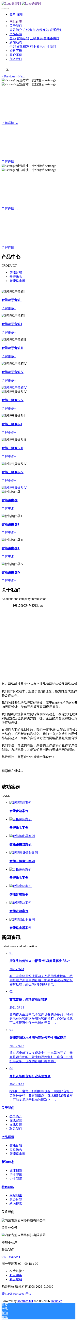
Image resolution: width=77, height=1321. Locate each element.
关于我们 (8, 1107)
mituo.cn (56, 1301)
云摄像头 (15, 276)
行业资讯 (15, 1174)
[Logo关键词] (38, 4)
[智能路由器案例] (22, 836)
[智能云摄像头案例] (23, 852)
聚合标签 (15, 1199)
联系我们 (15, 1128)
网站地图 (15, 1195)
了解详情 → (10, 123)
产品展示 (8, 1137)
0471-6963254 (11, 1256)
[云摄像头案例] (20, 819)
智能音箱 (15, 272)
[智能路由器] (14, 487)
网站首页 (15, 21)
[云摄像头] (14, 387)
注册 (20, 14)
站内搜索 (15, 1203)
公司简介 (15, 1116)
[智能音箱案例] (20, 802)
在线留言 (15, 1120)
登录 (12, 14)
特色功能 (8, 1187)
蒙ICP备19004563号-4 (16, 1294)
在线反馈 (15, 1124)
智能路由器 (17, 280)
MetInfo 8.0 (25, 1301)
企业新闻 (15, 1178)
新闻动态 (8, 1162)
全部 (12, 38)
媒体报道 (15, 1170)
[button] (9, 76)
